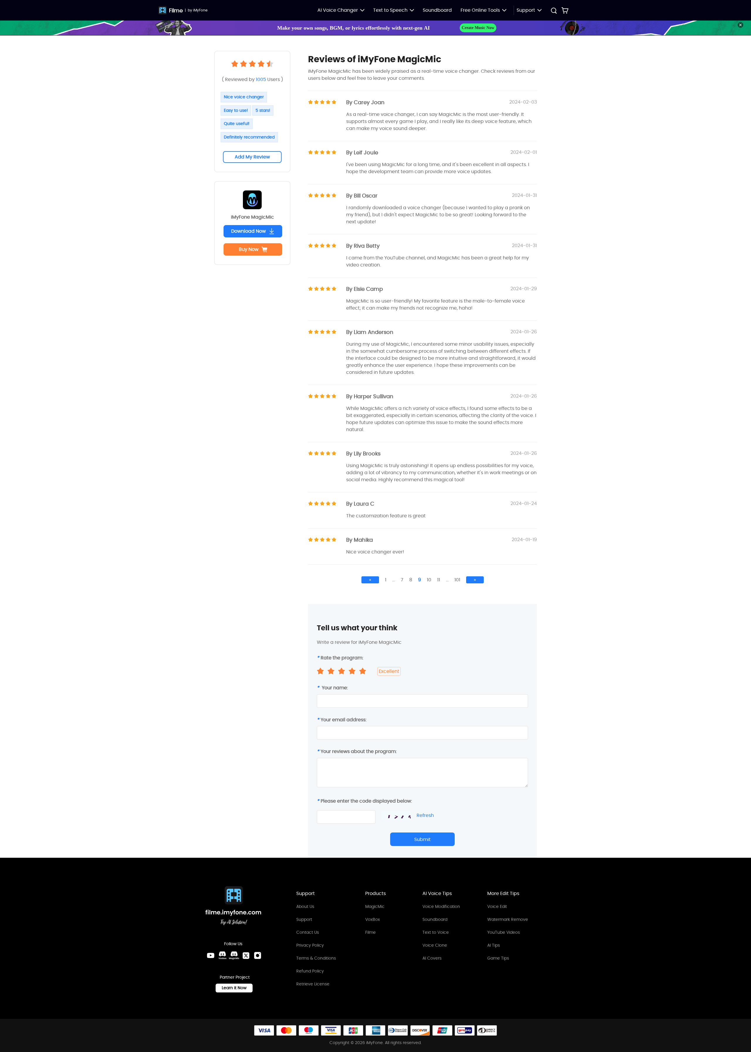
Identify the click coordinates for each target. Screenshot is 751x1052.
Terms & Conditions (316, 958)
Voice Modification (441, 906)
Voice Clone (434, 945)
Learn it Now (234, 988)
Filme (176, 10)
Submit (422, 839)
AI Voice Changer (337, 10)
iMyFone (200, 10)
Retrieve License (312, 984)
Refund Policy (310, 971)
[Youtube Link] (210, 955)
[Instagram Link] (257, 955)
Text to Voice (435, 932)
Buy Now (248, 249)
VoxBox (372, 919)
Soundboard (437, 10)
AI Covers (432, 958)
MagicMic (375, 906)
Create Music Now (478, 28)
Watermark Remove (507, 919)
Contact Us (307, 932)
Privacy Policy (310, 945)
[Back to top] (740, 1002)
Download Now (248, 231)
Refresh (425, 815)
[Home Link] (233, 906)
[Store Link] (565, 10)
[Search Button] (553, 11)
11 (438, 579)
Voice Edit (497, 906)
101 (457, 579)
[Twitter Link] (246, 955)
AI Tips (493, 945)
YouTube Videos (503, 932)
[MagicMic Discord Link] (234, 955)
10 (429, 579)
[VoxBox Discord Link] (222, 955)
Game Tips (498, 958)
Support (304, 919)
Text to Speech (390, 10)
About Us (305, 906)
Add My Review (252, 156)
